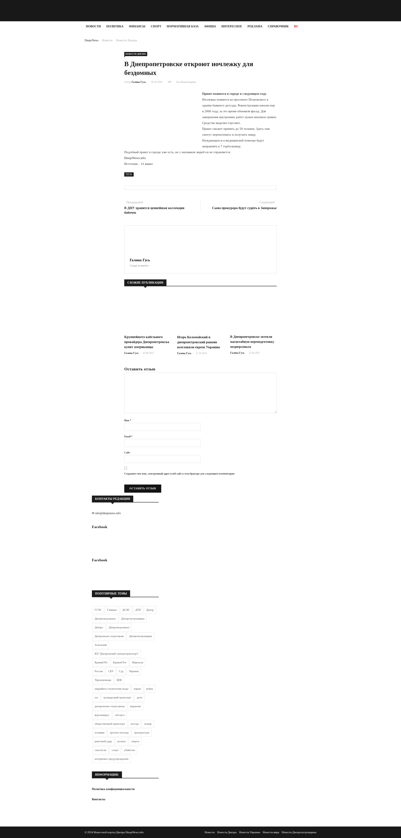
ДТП (138, 609)
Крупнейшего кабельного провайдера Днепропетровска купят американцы (146, 342)
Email (128, 436)
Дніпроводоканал (119, 627)
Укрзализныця (103, 680)
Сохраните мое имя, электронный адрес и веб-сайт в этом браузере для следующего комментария (179, 473)
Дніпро (99, 627)
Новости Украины (249, 832)
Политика (114, 26)
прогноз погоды (119, 732)
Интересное (231, 26)
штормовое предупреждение (112, 758)
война (149, 688)
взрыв (137, 688)
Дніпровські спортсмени (109, 636)
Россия (99, 671)
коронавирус (102, 715)
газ (96, 697)
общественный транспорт (110, 723)
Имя (127, 420)
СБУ (110, 671)
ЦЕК (119, 680)
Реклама (254, 26)
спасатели (100, 750)
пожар (148, 723)
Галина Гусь (139, 82)
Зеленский (101, 644)
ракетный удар (103, 741)
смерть (135, 741)
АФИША (210, 26)
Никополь (137, 662)
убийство (129, 750)
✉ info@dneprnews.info (106, 513)
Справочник (278, 26)
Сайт (127, 452)
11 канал (146, 163)
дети (139, 697)
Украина (134, 671)
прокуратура (141, 732)
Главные (112, 609)
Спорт (156, 26)
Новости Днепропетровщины (299, 832)
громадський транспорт (117, 697)
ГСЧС (98, 609)
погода (135, 723)
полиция (99, 732)
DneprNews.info (135, 158)
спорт (115, 750)
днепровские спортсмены (110, 706)
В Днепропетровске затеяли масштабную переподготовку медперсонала (252, 341)
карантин (135, 706)
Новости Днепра (126, 40)
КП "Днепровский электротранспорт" (117, 653)
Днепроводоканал (105, 618)
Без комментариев (186, 82)
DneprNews (91, 40)
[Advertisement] (25, 94)
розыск (121, 741)
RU (296, 26)
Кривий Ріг (101, 662)
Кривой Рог (120, 662)
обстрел (119, 715)
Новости (93, 26)
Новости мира (271, 832)
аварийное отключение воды (111, 688)
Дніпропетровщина (140, 636)
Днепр (150, 609)
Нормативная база (183, 26)
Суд (121, 671)
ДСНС (126, 609)
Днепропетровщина (133, 618)
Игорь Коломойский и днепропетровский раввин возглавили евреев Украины (198, 342)
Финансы (137, 26)
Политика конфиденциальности (113, 789)
